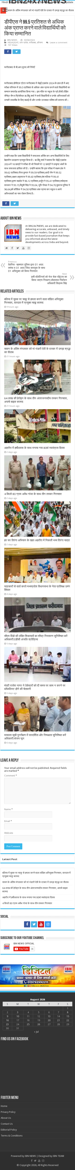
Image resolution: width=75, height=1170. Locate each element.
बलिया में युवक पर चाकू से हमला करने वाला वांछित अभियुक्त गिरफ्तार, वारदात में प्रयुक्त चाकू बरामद (33, 301)
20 (49, 1020)
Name (8, 809)
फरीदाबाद (32, 42)
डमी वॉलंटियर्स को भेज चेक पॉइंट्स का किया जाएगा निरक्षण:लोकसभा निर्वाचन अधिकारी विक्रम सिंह (49, 279)
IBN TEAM (58, 1156)
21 (58, 1020)
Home (4, 1106)
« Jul (36, 1031)
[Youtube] (41, 924)
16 (7, 1020)
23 (7, 1024)
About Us (6, 1117)
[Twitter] (34, 924)
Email (8, 821)
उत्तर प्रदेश (23, 42)
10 (17, 1016)
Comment (10, 775)
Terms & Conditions (11, 1135)
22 (67, 1020)
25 (28, 1024)
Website (8, 833)
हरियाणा (40, 42)
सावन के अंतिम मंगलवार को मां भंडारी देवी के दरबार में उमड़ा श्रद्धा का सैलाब (35, 882)
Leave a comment (58, 42)
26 (38, 1024)
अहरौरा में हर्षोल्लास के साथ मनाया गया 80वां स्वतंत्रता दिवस (34, 448)
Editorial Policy (9, 1129)
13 (49, 1016)
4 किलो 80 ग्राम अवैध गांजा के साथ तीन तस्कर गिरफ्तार (33, 494)
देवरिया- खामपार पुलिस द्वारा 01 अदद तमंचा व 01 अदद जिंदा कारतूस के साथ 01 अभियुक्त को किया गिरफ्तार (26, 267)
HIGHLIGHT (13, 42)
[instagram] (48, 924)
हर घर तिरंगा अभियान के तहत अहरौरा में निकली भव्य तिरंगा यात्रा (37, 540)
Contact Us (7, 1123)
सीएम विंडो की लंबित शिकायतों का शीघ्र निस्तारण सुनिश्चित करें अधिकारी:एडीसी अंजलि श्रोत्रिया (36, 637)
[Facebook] (27, 924)
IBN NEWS (12, 40)
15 (67, 1016)
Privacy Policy (8, 1112)
